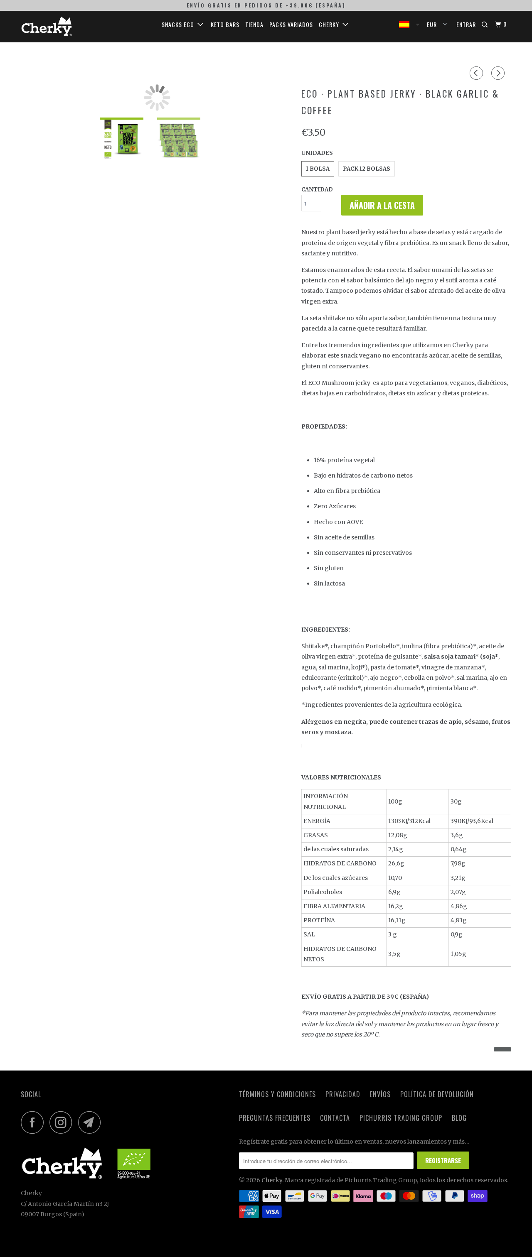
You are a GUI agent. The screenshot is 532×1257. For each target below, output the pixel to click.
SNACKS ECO (179, 24)
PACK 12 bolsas (366, 168)
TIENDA (254, 24)
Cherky (271, 1180)
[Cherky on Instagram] (63, 1122)
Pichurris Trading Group (401, 1118)
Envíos (380, 1094)
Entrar (466, 24)
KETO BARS (225, 24)
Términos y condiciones (277, 1094)
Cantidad (317, 189)
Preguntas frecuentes (274, 1118)
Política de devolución (437, 1094)
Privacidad (342, 1094)
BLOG (459, 1118)
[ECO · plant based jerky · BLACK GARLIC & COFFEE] (157, 97)
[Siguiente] (499, 73)
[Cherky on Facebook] (34, 1122)
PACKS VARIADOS (291, 24)
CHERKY (330, 24)
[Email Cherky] (92, 1122)
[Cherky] (63, 26)
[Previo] (477, 73)
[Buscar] (485, 24)
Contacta (335, 1118)
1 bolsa (318, 168)
